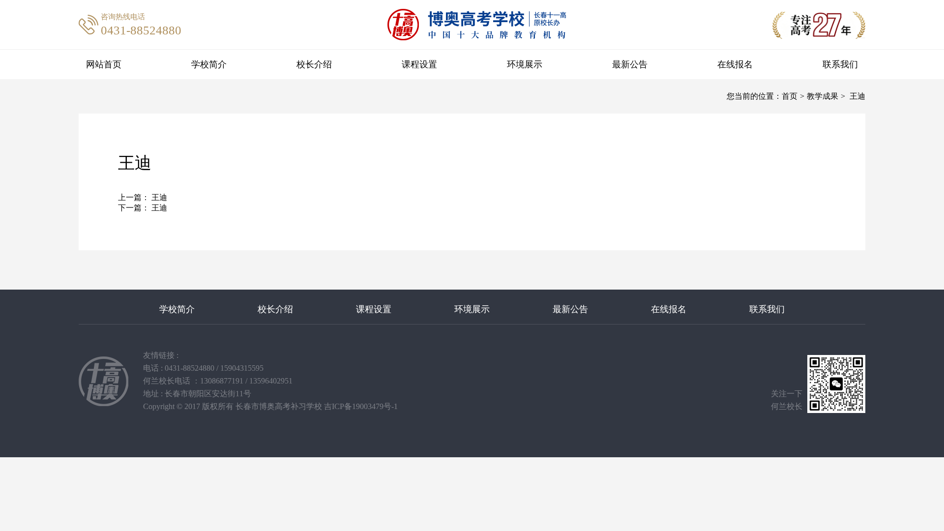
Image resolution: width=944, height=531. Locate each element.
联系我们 (840, 64)
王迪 (158, 197)
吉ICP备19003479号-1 (361, 406)
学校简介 (209, 64)
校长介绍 (314, 64)
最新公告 (630, 64)
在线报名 (735, 64)
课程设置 (419, 64)
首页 (789, 96)
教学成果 (822, 96)
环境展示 (524, 64)
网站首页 (103, 64)
